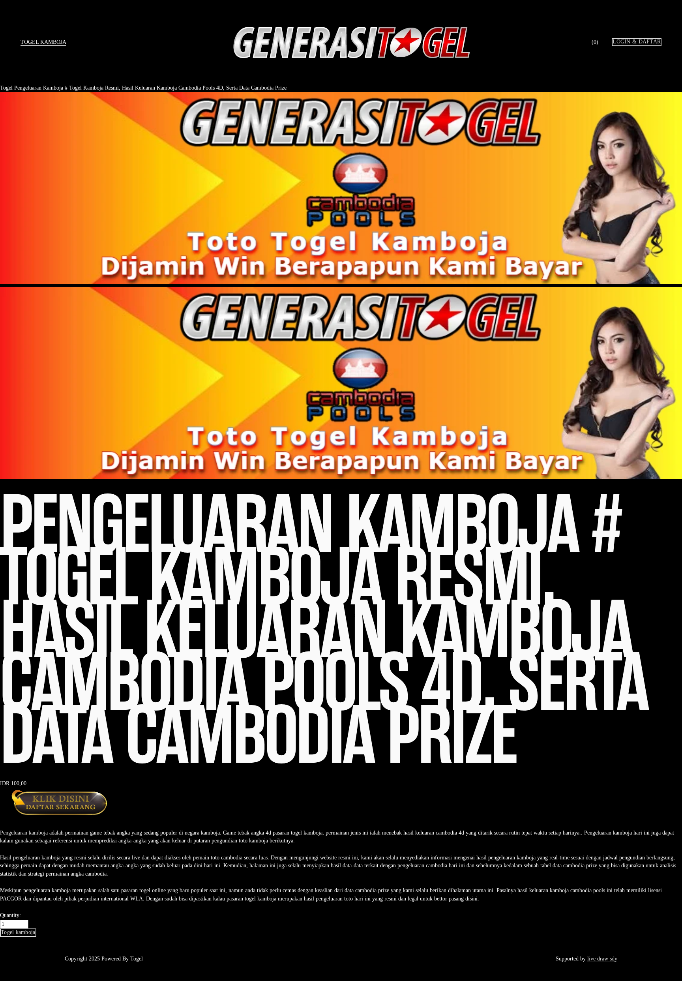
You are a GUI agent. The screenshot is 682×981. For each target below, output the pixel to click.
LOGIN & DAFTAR (637, 42)
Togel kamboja (43, 42)
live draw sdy (602, 959)
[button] (18, 932)
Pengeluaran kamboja (24, 833)
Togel (6, 88)
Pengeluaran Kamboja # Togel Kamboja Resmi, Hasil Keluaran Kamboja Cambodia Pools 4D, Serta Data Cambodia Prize (150, 88)
